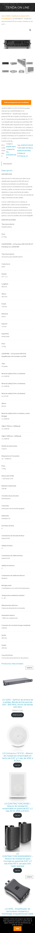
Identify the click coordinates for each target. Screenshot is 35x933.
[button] (30, 30)
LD (27, 156)
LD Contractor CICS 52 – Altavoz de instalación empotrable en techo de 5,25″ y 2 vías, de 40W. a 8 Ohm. (17, 757)
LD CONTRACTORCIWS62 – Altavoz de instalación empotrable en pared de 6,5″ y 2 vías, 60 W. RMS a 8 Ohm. (17, 807)
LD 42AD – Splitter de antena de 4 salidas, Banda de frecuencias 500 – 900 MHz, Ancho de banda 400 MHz (17, 703)
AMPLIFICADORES (24, 150)
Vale (17, 928)
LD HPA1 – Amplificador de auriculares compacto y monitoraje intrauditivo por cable (17, 911)
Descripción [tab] (7, 164)
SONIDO (8, 16)
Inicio (2, 16)
